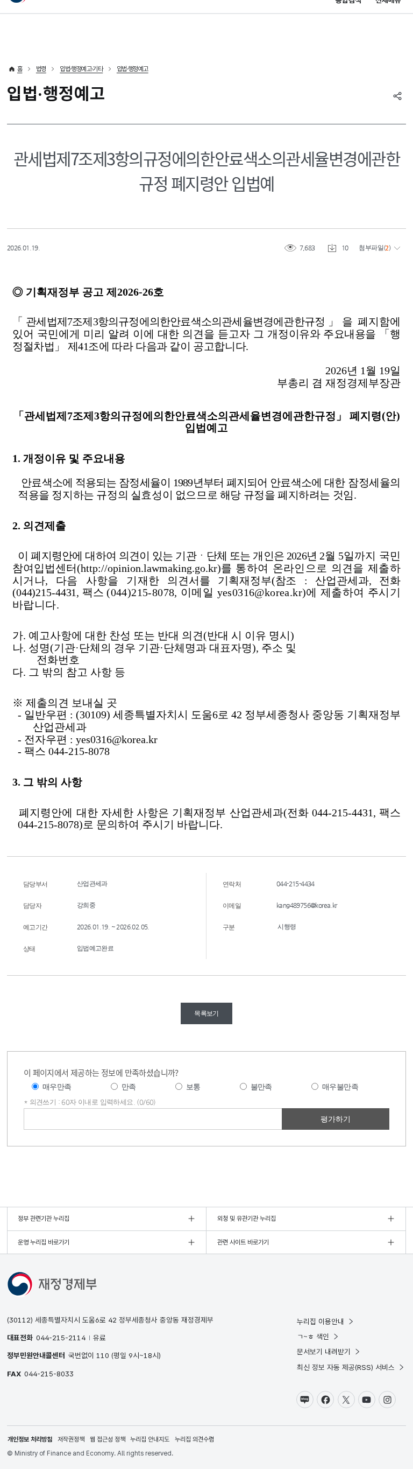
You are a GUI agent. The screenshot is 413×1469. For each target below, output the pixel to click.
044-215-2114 (61, 1337)
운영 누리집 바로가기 (43, 1242)
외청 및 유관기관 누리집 (246, 1218)
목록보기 (206, 1013)
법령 (41, 69)
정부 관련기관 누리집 (43, 1218)
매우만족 (57, 1086)
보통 (193, 1086)
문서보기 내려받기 (324, 1351)
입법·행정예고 (132, 69)
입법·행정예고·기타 (81, 69)
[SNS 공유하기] (397, 95)
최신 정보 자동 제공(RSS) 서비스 (346, 1367)
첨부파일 (371, 247)
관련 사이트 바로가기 (243, 1242)
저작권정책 (71, 1439)
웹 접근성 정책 (107, 1439)
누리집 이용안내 (320, 1321)
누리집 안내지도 (149, 1439)
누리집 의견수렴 (194, 1439)
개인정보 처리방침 (30, 1439)
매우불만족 (340, 1086)
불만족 (261, 1086)
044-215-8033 (49, 1373)
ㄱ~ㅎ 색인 (313, 1336)
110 (102, 1355)
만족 (129, 1086)
